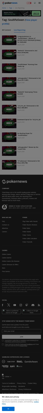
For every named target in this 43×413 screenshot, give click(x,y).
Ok (8, 409)
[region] (21, 403)
